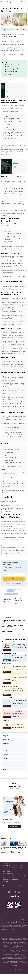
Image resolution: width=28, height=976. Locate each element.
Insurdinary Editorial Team (10, 36)
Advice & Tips (9, 589)
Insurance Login (7, 593)
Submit (14, 578)
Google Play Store (12, 263)
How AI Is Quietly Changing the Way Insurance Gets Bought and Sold (22, 850)
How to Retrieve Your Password (12, 69)
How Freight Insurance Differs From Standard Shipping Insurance (13, 630)
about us (13, 965)
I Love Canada (6, 750)
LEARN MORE (6, 660)
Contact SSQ (8, 74)
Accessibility (6, 881)
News (4, 769)
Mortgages (5, 765)
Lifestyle (5, 758)
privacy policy (21, 581)
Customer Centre (18, 108)
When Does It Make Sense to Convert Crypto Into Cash (13, 621)
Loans (4, 762)
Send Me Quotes (14, 826)
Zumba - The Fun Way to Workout (7, 600)
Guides (14, 589)
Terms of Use (14, 879)
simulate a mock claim (12, 377)
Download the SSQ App (11, 71)
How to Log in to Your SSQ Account (13, 68)
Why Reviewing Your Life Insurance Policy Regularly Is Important (12, 626)
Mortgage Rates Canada (9, 867)
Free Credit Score (7, 875)
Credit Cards (6, 743)
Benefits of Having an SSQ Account (13, 73)
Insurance (19, 589)
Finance (5, 747)
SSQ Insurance (15, 593)
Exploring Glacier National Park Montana (19, 600)
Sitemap (23, 875)
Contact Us (16, 875)
